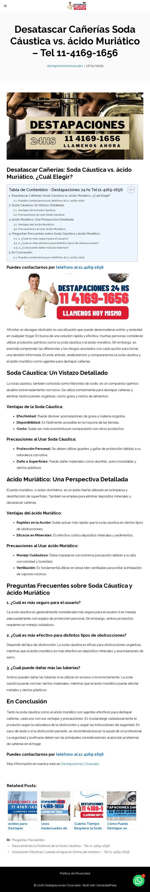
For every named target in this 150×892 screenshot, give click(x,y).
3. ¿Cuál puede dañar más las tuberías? (44, 247)
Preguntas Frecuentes (28, 840)
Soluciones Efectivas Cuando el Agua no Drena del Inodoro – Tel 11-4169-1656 (70, 852)
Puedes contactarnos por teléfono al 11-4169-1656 (51, 200)
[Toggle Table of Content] (129, 189)
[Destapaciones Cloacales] (76, 6)
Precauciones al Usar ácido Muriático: (42, 228)
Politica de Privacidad (75, 873)
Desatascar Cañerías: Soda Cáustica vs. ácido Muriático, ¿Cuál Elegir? (61, 195)
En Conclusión (22, 252)
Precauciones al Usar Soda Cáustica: (41, 214)
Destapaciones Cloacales (80, 764)
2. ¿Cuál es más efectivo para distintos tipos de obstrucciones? (58, 243)
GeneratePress (106, 885)
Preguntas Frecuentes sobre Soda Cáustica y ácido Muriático (56, 233)
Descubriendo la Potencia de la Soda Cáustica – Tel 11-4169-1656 (61, 846)
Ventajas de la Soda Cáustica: (37, 210)
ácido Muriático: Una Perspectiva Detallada (43, 219)
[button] (139, 881)
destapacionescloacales (65, 66)
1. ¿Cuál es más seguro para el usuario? (43, 238)
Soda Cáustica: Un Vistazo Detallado (38, 205)
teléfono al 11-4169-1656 (80, 267)
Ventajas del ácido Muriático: (36, 224)
